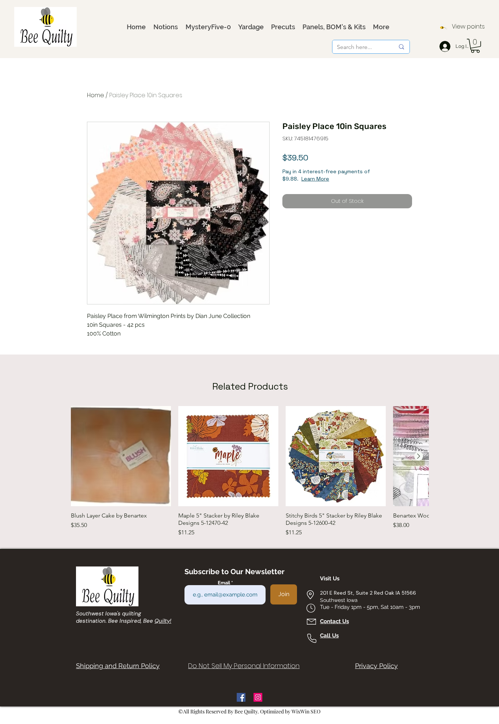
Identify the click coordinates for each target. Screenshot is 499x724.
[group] (250, 471)
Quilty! (163, 621)
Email (224, 582)
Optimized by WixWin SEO (290, 711)
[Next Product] (418, 456)
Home (95, 95)
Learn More (315, 178)
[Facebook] (241, 697)
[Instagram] (258, 697)
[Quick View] (121, 456)
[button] (475, 46)
